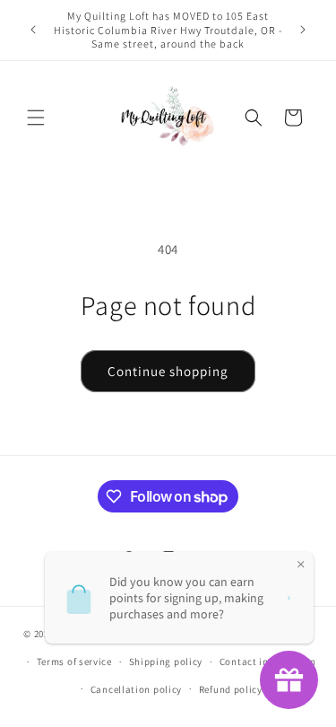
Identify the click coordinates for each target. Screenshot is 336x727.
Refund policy (231, 689)
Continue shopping (168, 371)
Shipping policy (166, 661)
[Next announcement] (303, 29)
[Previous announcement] (33, 29)
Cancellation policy (136, 689)
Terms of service (74, 661)
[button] (36, 117)
